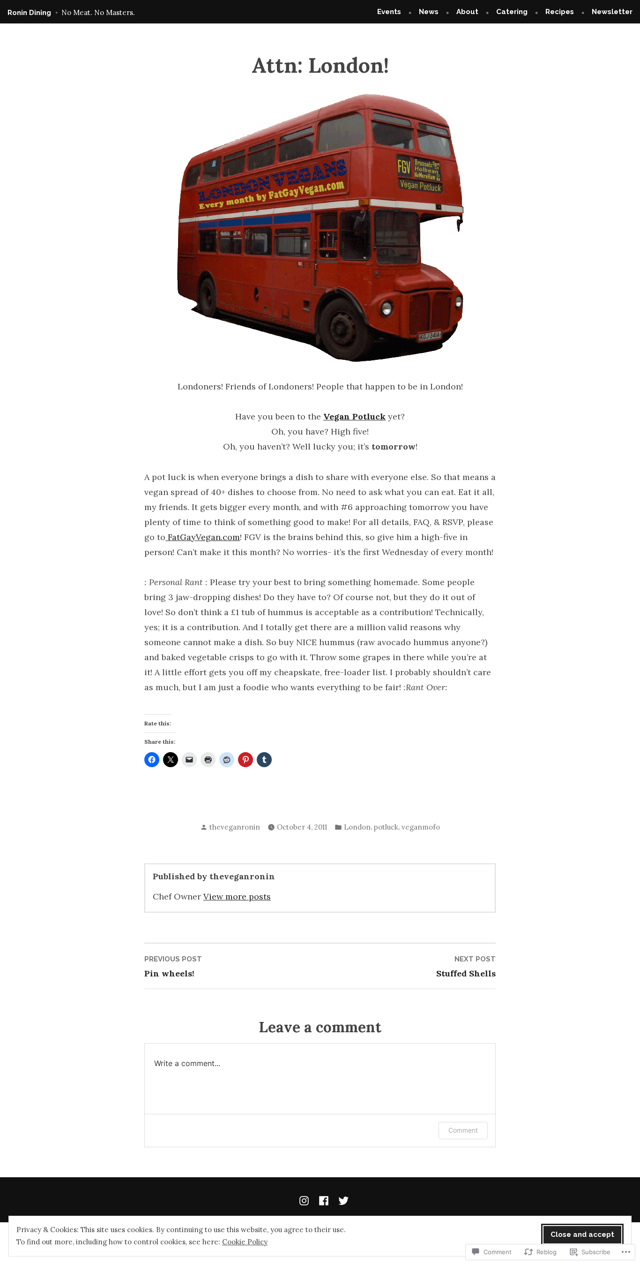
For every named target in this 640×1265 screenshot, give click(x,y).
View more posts (237, 896)
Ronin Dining (29, 12)
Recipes (559, 12)
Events (389, 12)
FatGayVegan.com (202, 537)
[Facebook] (324, 1199)
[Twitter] (342, 1199)
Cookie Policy (245, 1241)
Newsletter (612, 12)
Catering (512, 12)
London (357, 827)
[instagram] (306, 1199)
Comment (463, 1130)
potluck (386, 827)
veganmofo (421, 827)
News (429, 12)
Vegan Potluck (354, 416)
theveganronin (234, 827)
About (467, 12)
